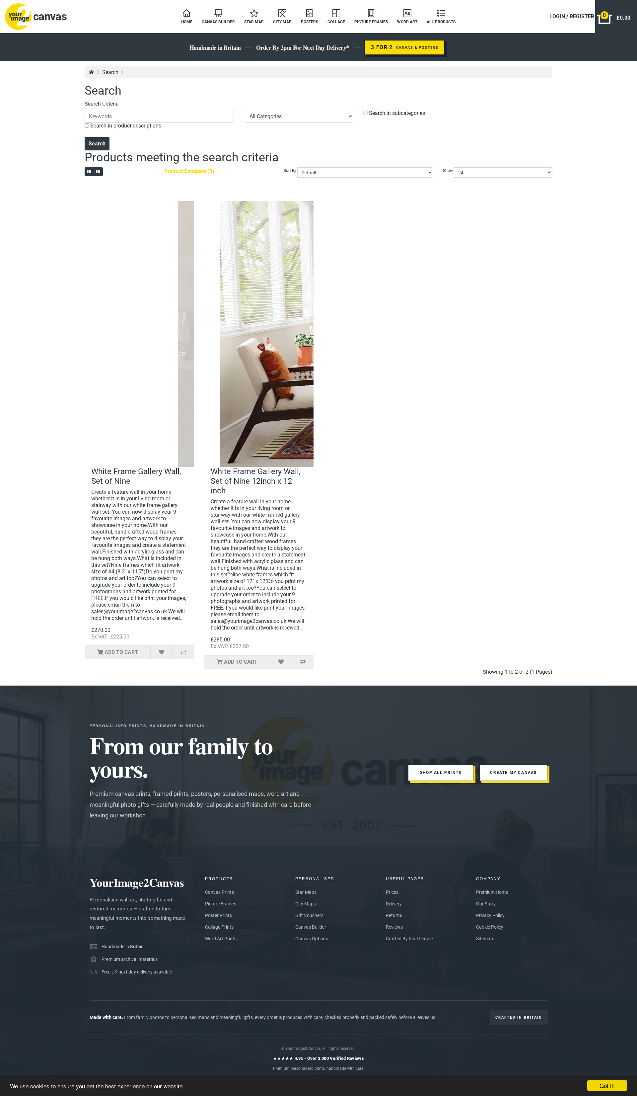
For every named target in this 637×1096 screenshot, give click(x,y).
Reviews (394, 927)
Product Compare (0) (189, 171)
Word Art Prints (221, 938)
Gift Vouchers (309, 915)
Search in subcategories (396, 113)
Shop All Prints (440, 772)
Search (110, 72)
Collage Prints (219, 927)
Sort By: (290, 170)
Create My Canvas (513, 772)
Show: (448, 170)
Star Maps (306, 892)
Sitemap (484, 938)
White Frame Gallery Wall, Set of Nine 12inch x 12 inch (256, 481)
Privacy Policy (490, 915)
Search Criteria (102, 104)
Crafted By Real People (409, 938)
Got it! (607, 1085)
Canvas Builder (310, 927)
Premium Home (492, 892)
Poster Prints (218, 915)
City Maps (305, 903)
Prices (392, 892)
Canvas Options (311, 938)
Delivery (394, 903)
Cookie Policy (489, 927)
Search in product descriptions (125, 126)
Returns (394, 915)
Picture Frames (220, 903)
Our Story (486, 903)
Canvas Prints (219, 892)
